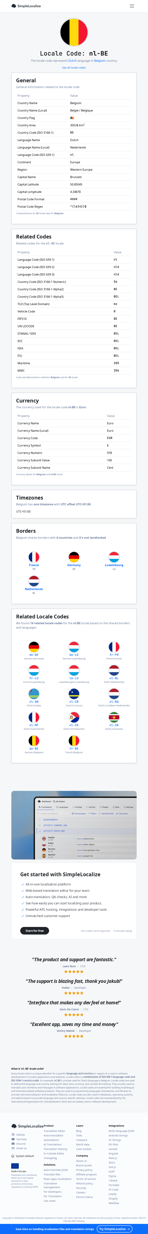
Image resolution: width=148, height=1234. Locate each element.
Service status (84, 1197)
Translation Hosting (55, 1149)
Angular (113, 1153)
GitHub (20, 1134)
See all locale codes (74, 67)
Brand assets (84, 1165)
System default (24, 1156)
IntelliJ (112, 1194)
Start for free (34, 931)
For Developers (53, 1191)
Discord (21, 1143)
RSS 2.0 (142, 1218)
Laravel (113, 1149)
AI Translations (53, 1144)
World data (83, 1144)
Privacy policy (84, 1170)
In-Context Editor (54, 1153)
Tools (79, 1135)
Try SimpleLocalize (112, 1229)
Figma (112, 1176)
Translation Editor (54, 1131)
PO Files (113, 1144)
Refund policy (84, 1183)
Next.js (113, 1158)
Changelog (50, 1158)
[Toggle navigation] (132, 6)
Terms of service (86, 1179)
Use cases (50, 1200)
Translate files (52, 1174)
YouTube (21, 1139)
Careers (81, 1192)
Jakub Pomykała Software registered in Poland (41, 1218)
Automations (51, 1140)
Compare (81, 1140)
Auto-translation (53, 1135)
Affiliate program (86, 1174)
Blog (79, 1131)
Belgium (99, 61)
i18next (113, 1180)
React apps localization (57, 1179)
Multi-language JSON (121, 1131)
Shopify (113, 1198)
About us (81, 1161)
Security (81, 1188)
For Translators (53, 1196)
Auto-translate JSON (56, 1170)
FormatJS (114, 1185)
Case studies (84, 1149)
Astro (112, 1162)
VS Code (113, 1189)
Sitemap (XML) (70, 1221)
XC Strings (115, 1140)
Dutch (72, 61)
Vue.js (112, 1167)
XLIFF (112, 1171)
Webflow (114, 1203)
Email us (21, 1148)
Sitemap (81, 1221)
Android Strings (118, 1135)
